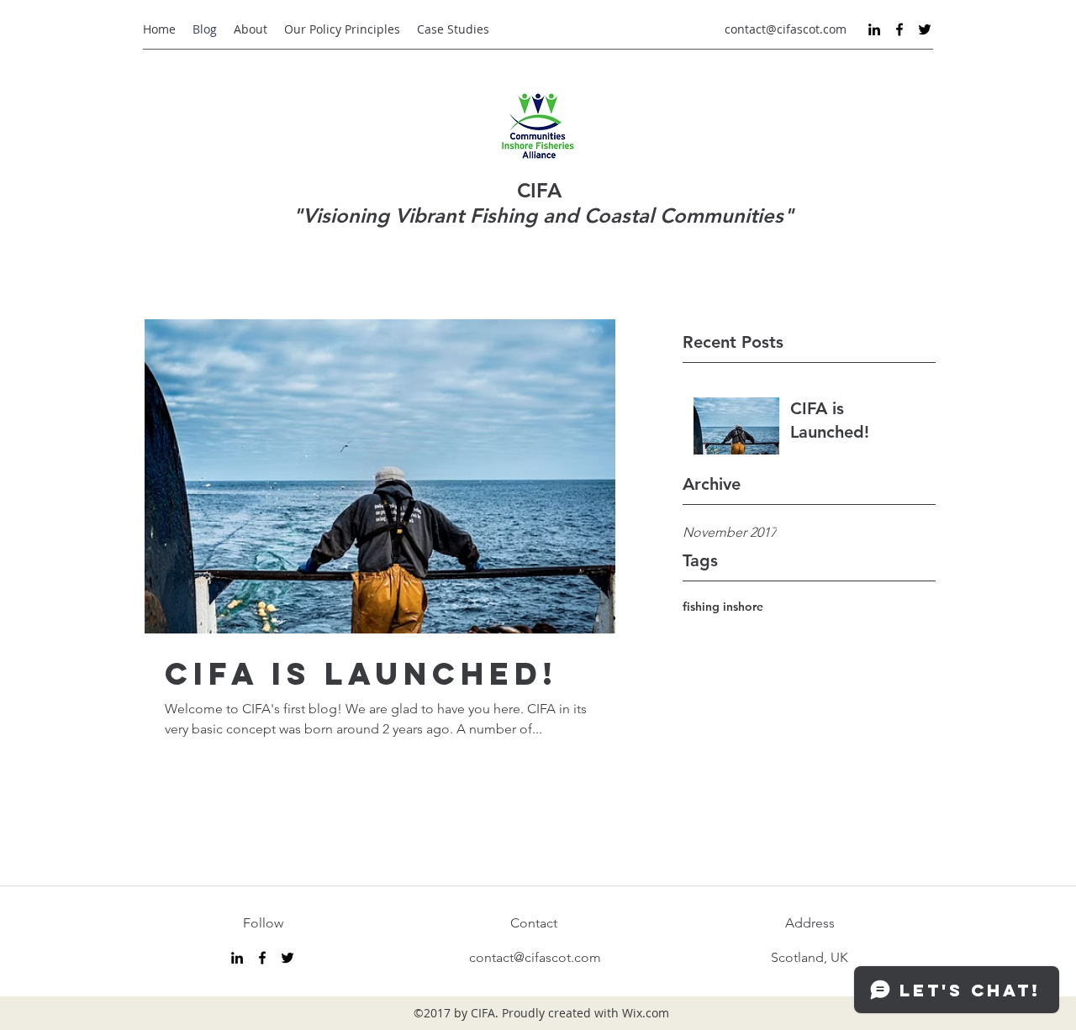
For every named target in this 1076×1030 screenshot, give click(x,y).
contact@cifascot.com (786, 29)
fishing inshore (723, 606)
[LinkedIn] (874, 29)
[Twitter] (924, 29)
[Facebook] (899, 29)
